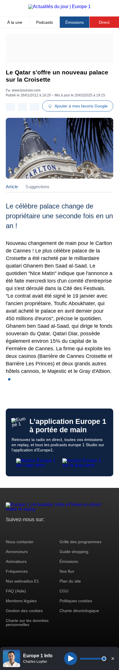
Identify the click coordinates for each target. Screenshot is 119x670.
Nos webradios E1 (22, 581)
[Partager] (10, 107)
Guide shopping (74, 551)
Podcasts (44, 22)
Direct (104, 22)
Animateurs (16, 561)
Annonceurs (17, 551)
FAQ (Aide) (16, 591)
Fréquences (17, 571)
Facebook (29, 530)
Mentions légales (21, 600)
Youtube (38, 530)
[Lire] (70, 658)
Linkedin (58, 530)
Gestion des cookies (24, 610)
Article (12, 186)
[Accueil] (59, 6)
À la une (14, 22)
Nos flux (67, 571)
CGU (64, 591)
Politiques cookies (76, 600)
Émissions (74, 22)
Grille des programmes (80, 541)
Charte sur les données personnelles (27, 622)
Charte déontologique (79, 610)
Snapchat (48, 530)
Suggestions (37, 186)
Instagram (19, 530)
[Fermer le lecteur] (112, 658)
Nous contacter (20, 541)
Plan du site (70, 581)
